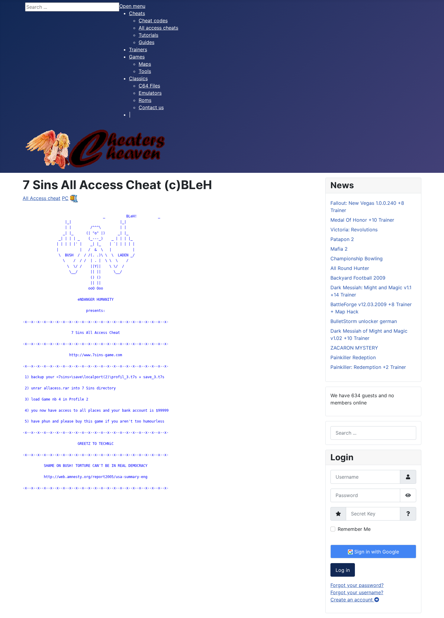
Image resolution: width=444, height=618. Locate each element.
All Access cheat (41, 198)
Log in (343, 570)
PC (65, 198)
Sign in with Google (376, 552)
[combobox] (373, 433)
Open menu (132, 6)
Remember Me (354, 529)
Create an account (352, 600)
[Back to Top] (433, 607)
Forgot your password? (357, 585)
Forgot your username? (356, 592)
